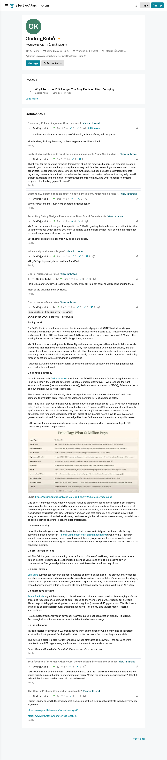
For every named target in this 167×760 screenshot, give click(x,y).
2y (58, 666)
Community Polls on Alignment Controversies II (55, 123)
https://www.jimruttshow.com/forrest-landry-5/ (52, 715)
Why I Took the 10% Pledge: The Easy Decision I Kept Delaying (74, 89)
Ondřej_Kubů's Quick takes (43, 274)
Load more (32, 98)
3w (58, 128)
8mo (59, 256)
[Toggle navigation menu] (6, 5)
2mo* (59, 159)
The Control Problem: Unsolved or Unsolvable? (55, 691)
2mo (59, 198)
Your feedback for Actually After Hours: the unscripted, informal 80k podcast (72, 661)
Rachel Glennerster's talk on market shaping (83, 534)
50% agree (94, 128)
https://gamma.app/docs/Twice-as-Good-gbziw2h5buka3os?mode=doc (73, 497)
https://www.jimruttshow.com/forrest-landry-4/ (53, 710)
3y (58, 696)
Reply (31, 145)
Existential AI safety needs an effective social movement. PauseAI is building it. (73, 154)
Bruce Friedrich (36, 596)
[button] (30, 128)
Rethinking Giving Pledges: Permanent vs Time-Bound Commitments (67, 216)
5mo (59, 221)
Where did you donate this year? (46, 251)
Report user (138, 738)
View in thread (91, 123)
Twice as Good (59, 378)
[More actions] (137, 90)
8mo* (67, 279)
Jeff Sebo (33, 574)
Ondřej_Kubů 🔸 (43, 92)
